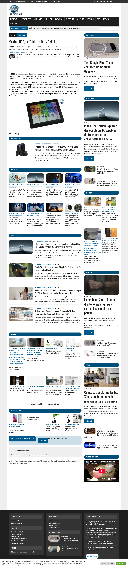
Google (36, 215)
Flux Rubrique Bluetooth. (19, 539)
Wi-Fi (48, 50)
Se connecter (15, 521)
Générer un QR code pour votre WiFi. (23, 552)
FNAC (59, 1)
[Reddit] (104, 1)
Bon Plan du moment (16, 138)
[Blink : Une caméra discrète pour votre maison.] (35, 384)
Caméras (30, 352)
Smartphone (14, 170)
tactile (32, 50)
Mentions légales (54, 527)
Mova (92, 243)
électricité (20, 386)
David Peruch (20, 52)
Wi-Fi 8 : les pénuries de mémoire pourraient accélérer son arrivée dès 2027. (107, 447)
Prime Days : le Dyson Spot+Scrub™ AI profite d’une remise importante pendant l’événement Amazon (56, 148)
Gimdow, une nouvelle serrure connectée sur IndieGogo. (71, 393)
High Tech (48, 19)
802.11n (24, 47)
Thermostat (58, 386)
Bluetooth (51, 47)
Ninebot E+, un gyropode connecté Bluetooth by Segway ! (53, 429)
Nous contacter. (54, 521)
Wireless (58, 50)
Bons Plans (13, 23)
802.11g (18, 47)
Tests (98, 19)
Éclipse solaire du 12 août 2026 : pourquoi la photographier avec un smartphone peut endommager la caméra (53, 220)
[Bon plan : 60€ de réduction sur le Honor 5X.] (17, 422)
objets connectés (25, 19)
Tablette (25, 50)
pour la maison (32, 356)
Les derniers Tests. (55, 532)
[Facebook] (94, 1)
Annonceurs (53, 525)
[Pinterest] (111, 1)
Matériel (11, 350)
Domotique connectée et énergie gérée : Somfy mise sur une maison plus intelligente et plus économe (92, 213)
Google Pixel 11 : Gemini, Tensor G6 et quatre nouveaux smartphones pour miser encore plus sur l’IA (35, 222)
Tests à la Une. (90, 35)
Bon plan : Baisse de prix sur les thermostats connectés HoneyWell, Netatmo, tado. (54, 393)
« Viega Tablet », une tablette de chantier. (33, 418)
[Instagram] (100, 1)
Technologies (96, 252)
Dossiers (106, 19)
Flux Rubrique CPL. (17, 541)
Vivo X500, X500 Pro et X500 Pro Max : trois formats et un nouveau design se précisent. (15, 220)
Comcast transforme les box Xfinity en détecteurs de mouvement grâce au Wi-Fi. (101, 396)
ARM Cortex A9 (41, 47)
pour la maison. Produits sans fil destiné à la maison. (17, 359)
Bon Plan (71, 348)
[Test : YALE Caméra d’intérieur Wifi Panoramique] (35, 346)
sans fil (19, 50)
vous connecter (23, 455)
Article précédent (37, 404)
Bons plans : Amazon (41, 1)
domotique (14, 334)
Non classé (37, 354)
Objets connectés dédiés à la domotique (16, 354)
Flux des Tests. (16, 536)
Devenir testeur (16, 523)
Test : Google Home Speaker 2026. (69, 550)
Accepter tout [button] (121, 563)
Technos (31, 1)
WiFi (52, 50)
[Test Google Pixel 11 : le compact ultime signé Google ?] (101, 56)
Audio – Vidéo (38, 19)
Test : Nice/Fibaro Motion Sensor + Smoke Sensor (16, 368)
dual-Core (59, 47)
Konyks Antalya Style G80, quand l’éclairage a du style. (17, 390)
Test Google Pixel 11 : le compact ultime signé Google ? (98, 67)
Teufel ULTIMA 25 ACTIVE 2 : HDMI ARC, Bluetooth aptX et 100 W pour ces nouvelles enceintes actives (58, 292)
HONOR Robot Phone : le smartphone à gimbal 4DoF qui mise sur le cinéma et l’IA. (54, 193)
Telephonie (13, 19)
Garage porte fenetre (72, 388)
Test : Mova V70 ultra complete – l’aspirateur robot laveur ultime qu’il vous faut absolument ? (92, 259)
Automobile (90, 19)
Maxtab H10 (73, 47)
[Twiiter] (97, 1)
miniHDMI (12, 50)
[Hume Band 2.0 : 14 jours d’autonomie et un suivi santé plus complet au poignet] (101, 294)
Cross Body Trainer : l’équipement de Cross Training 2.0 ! (71, 429)
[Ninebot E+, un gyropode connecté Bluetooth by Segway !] (54, 422)
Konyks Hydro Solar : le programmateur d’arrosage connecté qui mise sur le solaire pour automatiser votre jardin (110, 217)
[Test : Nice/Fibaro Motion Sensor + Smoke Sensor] (17, 346)
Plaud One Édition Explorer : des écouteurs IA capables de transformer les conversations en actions (35, 193)
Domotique (80, 19)
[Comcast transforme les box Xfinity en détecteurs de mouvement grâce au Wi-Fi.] (101, 386)
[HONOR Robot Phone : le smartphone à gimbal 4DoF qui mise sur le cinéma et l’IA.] (54, 182)
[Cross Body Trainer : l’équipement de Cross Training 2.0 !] (73, 422)
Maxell (66, 47)
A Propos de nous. (55, 523)
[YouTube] (107, 1)
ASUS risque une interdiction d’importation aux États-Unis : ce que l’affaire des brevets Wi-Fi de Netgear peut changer (101, 434)
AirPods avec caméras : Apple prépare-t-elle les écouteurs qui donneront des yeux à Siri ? (55, 312)
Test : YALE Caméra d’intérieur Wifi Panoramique (35, 359)
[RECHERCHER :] (109, 28)
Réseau (88, 365)
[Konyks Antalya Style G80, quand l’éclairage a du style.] (17, 384)
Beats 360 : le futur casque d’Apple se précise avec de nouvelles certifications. (58, 268)
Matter (110, 240)
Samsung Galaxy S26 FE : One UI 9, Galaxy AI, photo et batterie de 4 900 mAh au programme (17, 193)
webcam (42, 50)
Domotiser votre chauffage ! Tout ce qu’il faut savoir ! (54, 352)
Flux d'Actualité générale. (19, 532)
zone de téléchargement (20, 1)
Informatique (59, 19)
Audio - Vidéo (31, 184)
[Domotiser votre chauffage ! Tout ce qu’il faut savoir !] (54, 346)
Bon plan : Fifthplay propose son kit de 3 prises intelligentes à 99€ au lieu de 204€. (72, 356)
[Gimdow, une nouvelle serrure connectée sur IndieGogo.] (73, 384)
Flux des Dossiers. (17, 534)
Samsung (18, 186)
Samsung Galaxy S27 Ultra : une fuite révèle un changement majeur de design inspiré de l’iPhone (72, 193)
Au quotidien (13, 348)
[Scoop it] (117, 1)
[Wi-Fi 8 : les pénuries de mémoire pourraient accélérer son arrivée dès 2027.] (89, 447)
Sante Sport (70, 19)
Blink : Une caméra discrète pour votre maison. (35, 392)
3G (28, 415)
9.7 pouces (31, 47)
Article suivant (53, 404)
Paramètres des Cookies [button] (107, 563)
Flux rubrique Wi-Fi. (17, 543)
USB (37, 50)
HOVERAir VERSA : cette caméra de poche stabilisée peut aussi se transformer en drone (107, 355)
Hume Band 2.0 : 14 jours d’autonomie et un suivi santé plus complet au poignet (99, 306)
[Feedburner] (114, 1)
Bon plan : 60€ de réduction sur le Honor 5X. (17, 431)
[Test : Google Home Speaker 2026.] (54, 551)
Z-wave (15, 365)
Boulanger (52, 1)
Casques (30, 186)
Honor (35, 186)
